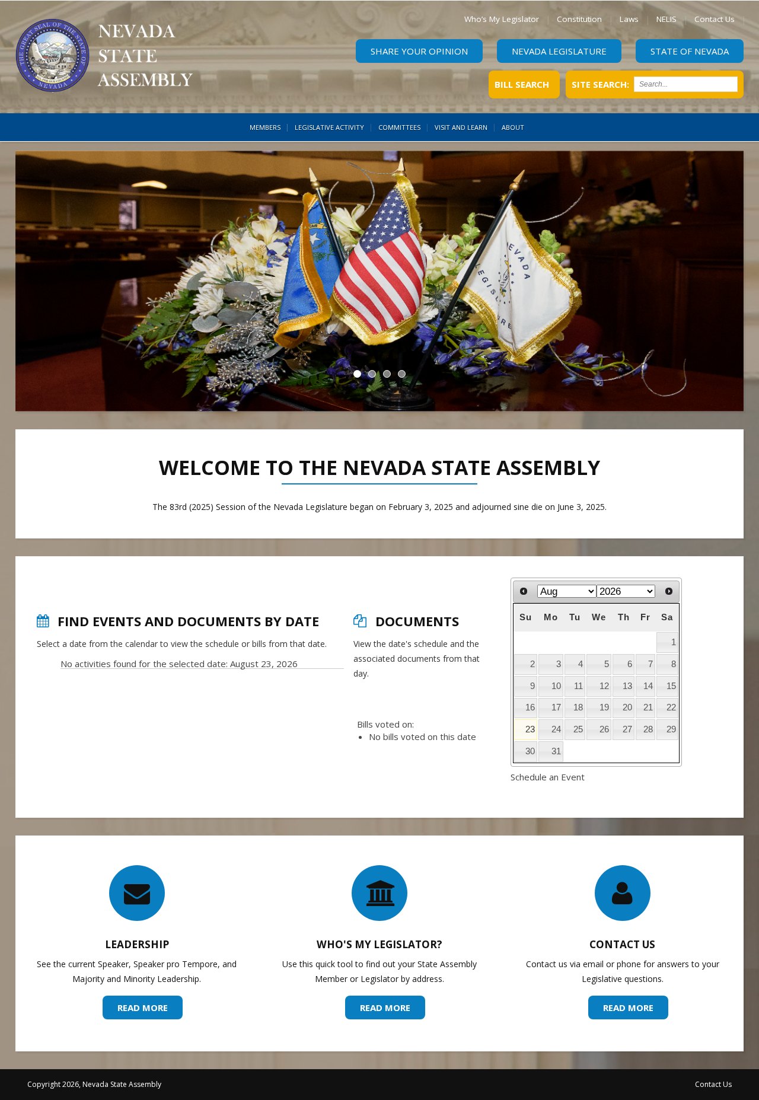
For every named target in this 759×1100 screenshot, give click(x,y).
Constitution (579, 19)
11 (578, 686)
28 (648, 729)
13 (627, 686)
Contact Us (714, 19)
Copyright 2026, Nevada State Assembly (94, 1084)
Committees (399, 127)
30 (530, 751)
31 (556, 751)
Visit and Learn (461, 127)
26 (604, 729)
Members (265, 127)
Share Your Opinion (419, 51)
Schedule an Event (548, 777)
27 (627, 729)
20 (627, 707)
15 (671, 686)
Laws (629, 19)
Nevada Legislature (559, 51)
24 (556, 729)
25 (578, 729)
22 (671, 707)
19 (604, 707)
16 (530, 707)
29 (671, 729)
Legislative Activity (329, 127)
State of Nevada (689, 51)
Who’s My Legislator (501, 19)
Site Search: (600, 84)
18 (578, 707)
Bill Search (522, 84)
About (513, 127)
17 (556, 707)
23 (530, 729)
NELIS (666, 19)
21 (648, 707)
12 (604, 686)
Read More (142, 1008)
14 (648, 686)
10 (556, 686)
